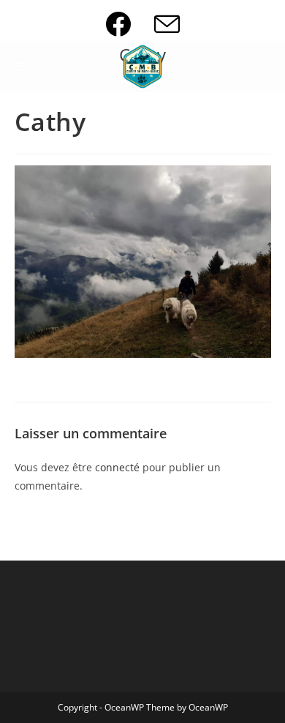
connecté (117, 467)
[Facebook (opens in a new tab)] (129, 24)
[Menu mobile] (19, 66)
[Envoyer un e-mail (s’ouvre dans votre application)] (167, 24)
